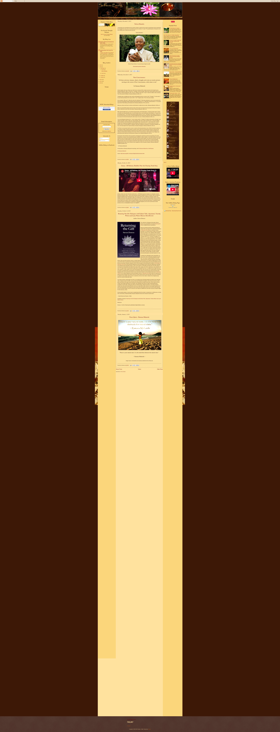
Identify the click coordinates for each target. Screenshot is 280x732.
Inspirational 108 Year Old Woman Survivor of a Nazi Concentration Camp (176, 64)
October (102, 75)
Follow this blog (106, 109)
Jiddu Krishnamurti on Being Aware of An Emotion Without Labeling (175, 56)
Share (165, 162)
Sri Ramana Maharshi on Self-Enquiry (145, 148)
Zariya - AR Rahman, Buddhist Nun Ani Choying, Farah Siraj (139, 166)
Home (139, 369)
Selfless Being (172, 204)
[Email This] (133, 71)
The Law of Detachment (174, 48)
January (102, 77)
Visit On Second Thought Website (107, 34)
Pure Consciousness (139, 77)
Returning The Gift (145, 230)
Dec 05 (103, 69)
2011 (101, 81)
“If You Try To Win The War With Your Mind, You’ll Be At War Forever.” (175, 41)
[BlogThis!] (134, 71)
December (103, 68)
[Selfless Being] (172, 206)
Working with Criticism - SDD (175, 93)
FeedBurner (109, 131)
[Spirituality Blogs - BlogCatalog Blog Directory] (172, 210)
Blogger (149, 729)
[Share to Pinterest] (139, 71)
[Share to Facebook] (137, 71)
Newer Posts (119, 369)
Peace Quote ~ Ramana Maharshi (139, 317)
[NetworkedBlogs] (106, 107)
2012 (101, 79)
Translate (128, 725)
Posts (101, 138)
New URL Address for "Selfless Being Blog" (171, 35)
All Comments (102, 140)
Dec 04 (103, 73)
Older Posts (160, 369)
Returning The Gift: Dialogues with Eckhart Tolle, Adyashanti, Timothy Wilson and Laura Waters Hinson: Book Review (139, 215)
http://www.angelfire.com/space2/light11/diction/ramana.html (132, 153)
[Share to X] (136, 71)
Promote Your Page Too (173, 207)
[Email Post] (131, 159)
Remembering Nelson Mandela (139, 66)
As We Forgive (157, 263)
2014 (101, 65)
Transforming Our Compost (174, 28)
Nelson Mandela (139, 24)
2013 (101, 66)
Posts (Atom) (123, 371)
